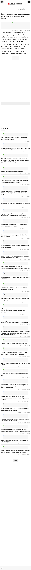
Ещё (15, 461)
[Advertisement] (15, 568)
